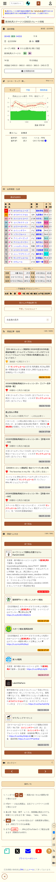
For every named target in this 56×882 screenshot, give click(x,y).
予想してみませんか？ (28, 309)
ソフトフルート (19, 234)
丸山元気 (39, 226)
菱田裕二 (39, 234)
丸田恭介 (39, 214)
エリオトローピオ (20, 250)
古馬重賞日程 (29, 71)
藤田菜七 (39, 254)
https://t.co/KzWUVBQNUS (19, 615)
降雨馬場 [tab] (43, 90)
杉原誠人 (39, 258)
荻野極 (39, 230)
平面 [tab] (28, 90)
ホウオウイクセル (20, 214)
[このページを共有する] (4, 876)
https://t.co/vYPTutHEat (28, 739)
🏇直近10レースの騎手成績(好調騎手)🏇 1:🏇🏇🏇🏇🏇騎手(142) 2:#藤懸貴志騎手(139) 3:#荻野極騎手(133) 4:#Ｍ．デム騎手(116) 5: (29, 12)
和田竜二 (39, 218)
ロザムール (18, 262)
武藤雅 (39, 222)
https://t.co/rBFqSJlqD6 (37, 669)
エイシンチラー (19, 230)
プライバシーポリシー (28, 858)
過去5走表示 (15, 197)
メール (31, 869)
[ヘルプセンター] (49, 851)
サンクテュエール (20, 258)
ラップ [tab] (12, 90)
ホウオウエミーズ (20, 211)
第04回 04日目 (13, 36)
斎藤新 (39, 238)
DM (21, 869)
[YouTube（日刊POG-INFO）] (38, 851)
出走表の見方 (12, 320)
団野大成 (39, 246)
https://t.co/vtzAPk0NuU (18, 644)
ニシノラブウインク (21, 254)
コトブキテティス (20, 222)
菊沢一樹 (39, 262)
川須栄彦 (39, 250)
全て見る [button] (28, 341)
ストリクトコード (20, 218)
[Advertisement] (28, 162)
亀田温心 (39, 242)
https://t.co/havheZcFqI (38, 704)
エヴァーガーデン (20, 226)
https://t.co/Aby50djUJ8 (20, 736)
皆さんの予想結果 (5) (28, 303)
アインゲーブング (20, 238)
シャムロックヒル (20, 246)
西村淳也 (39, 211)
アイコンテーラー (20, 242)
